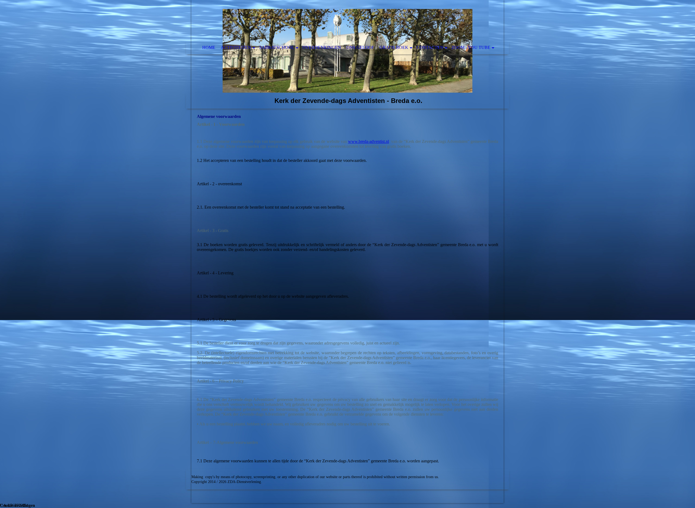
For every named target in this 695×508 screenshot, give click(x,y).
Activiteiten (236, 47)
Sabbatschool (276, 47)
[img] (347, 54)
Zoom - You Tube (470, 47)
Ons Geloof (360, 47)
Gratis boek (394, 47)
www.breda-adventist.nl (368, 141)
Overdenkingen (321, 47)
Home (208, 47)
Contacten (429, 47)
